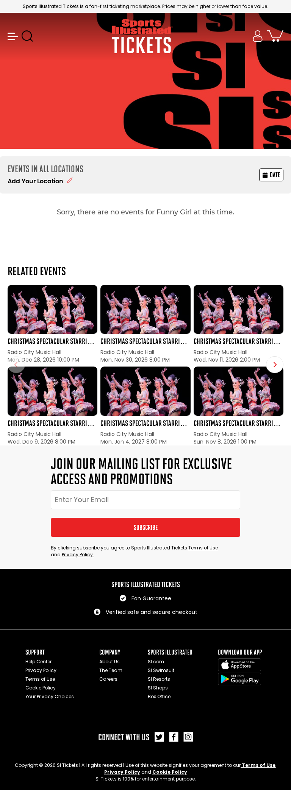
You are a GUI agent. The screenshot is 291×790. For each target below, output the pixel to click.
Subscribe (146, 527)
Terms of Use (203, 548)
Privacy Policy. (78, 554)
